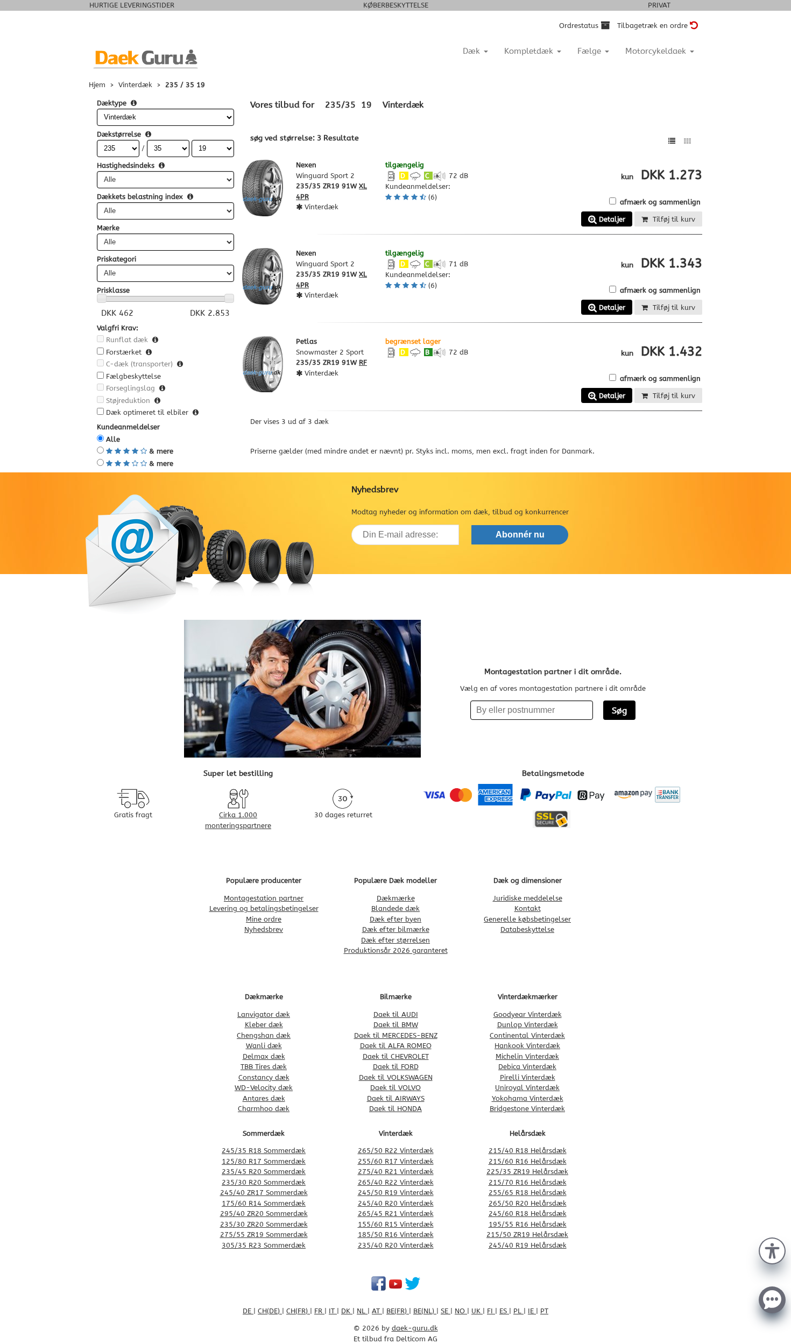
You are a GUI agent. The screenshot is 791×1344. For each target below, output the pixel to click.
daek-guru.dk (415, 1328)
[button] (772, 1250)
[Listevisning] (672, 141)
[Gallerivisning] (687, 141)
